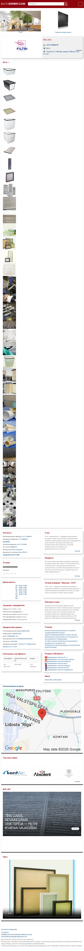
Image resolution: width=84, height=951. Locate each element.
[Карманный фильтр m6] (9, 362)
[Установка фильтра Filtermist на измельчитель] (9, 480)
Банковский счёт (9, 639)
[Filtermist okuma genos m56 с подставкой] (9, 520)
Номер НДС (7, 633)
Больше (77, 551)
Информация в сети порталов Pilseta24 (60, 659)
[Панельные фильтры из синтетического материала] (9, 256)
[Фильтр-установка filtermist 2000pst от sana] (9, 494)
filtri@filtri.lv (13, 547)
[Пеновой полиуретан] (9, 454)
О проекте (5, 932)
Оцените (6, 570)
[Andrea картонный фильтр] (9, 150)
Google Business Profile (11, 555)
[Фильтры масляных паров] (9, 190)
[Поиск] (66, 4)
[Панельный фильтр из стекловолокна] (9, 111)
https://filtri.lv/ (22, 552)
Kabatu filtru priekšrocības (53, 680)
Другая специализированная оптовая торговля (61, 635)
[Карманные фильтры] (9, 348)
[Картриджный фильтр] (9, 388)
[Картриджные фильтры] (9, 375)
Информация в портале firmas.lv (58, 667)
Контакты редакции (9, 929)
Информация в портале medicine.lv (59, 661)
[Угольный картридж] (9, 164)
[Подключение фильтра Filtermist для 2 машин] (9, 467)
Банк (4, 636)
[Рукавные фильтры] (9, 414)
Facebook (6, 542)
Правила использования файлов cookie (16, 934)
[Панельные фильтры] (9, 98)
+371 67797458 (22, 544)
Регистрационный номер (12, 631)
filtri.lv (48, 48)
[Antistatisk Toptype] (9, 335)
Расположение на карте (13, 686)
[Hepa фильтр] (9, 177)
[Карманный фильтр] (9, 71)
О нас (20, 32)
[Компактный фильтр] (9, 84)
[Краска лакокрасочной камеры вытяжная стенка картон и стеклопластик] (9, 401)
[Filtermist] (9, 507)
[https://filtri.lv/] (42, 821)
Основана (6, 641)
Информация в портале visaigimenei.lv (60, 670)
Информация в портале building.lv (58, 665)
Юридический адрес (10, 644)
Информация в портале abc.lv (57, 663)
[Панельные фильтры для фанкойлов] (9, 269)
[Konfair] (9, 282)
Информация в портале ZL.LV (57, 657)
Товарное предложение (63, 32)
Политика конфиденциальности (14, 936)
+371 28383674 (23, 539)
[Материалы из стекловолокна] (9, 230)
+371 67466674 (52, 45)
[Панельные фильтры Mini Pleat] (9, 203)
